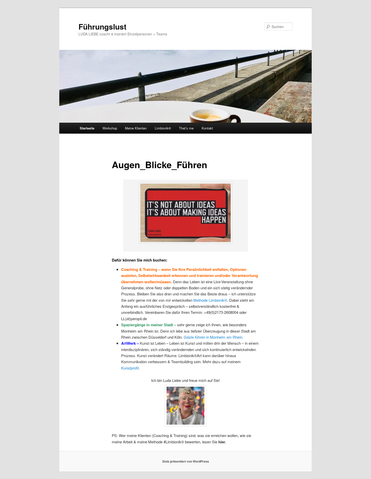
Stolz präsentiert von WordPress (185, 461)
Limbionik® (163, 128)
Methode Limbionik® (210, 300)
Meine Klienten (136, 128)
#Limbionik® (174, 441)
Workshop (109, 128)
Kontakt (207, 128)
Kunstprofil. (130, 368)
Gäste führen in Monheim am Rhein (213, 337)
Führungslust (102, 26)
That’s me (186, 128)
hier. (222, 442)
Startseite (87, 128)
